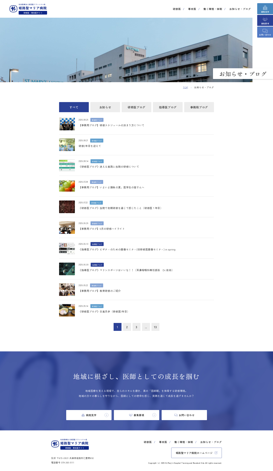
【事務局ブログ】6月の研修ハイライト (102, 229)
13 (155, 327)
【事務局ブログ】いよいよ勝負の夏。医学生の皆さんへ (111, 187)
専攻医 (192, 9)
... (146, 327)
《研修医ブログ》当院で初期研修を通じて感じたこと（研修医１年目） (121, 208)
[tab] (89, 415)
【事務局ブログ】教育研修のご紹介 (100, 291)
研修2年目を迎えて (90, 146)
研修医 (177, 9)
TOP (185, 87)
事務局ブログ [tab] (199, 107)
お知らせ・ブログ (240, 9)
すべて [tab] (74, 107)
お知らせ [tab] (105, 107)
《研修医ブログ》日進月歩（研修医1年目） (104, 311)
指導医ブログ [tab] (168, 107)
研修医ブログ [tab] (136, 107)
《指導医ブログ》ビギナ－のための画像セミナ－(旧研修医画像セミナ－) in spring (127, 249)
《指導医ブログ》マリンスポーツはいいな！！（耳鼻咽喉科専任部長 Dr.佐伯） (126, 270)
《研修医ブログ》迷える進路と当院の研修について (109, 166)
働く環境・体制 (212, 9)
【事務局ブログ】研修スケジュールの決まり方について (111, 125)
